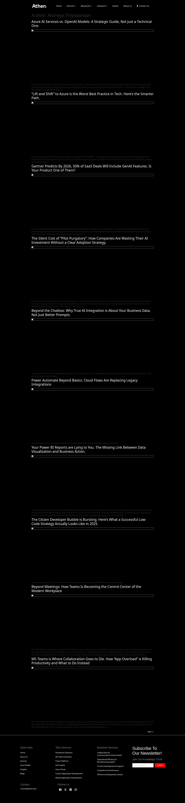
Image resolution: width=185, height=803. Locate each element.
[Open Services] (75, 6)
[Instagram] (75, 789)
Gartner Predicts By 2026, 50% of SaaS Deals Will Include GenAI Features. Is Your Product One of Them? (91, 168)
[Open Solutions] (106, 6)
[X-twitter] (65, 789)
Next (151, 732)
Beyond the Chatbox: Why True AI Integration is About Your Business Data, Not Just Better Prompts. (91, 312)
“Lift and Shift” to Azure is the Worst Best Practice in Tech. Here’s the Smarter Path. (92, 95)
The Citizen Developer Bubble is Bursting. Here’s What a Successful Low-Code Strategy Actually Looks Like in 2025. (88, 521)
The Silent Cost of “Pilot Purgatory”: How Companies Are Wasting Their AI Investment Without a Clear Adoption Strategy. (89, 240)
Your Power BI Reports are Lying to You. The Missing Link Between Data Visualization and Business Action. (88, 449)
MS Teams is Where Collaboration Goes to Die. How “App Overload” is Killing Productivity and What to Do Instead (91, 661)
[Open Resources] (91, 6)
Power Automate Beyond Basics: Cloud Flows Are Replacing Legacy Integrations (84, 382)
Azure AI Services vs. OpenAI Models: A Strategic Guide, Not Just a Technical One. (91, 23)
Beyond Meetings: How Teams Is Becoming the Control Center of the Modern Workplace (86, 588)
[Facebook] (60, 789)
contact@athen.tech (28, 789)
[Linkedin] (70, 789)
